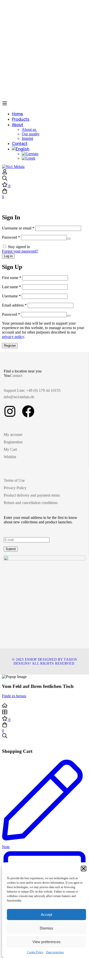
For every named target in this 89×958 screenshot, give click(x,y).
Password (11, 237)
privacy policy (13, 337)
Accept (46, 914)
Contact (16, 375)
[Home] (44, 706)
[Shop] (44, 712)
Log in (8, 256)
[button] (83, 868)
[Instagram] (10, 411)
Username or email (18, 228)
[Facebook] (28, 411)
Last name (11, 287)
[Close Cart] (3, 741)
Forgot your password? (20, 251)
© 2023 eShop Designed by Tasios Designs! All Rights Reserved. (44, 661)
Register (10, 345)
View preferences (46, 942)
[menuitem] (49, 149)
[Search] (44, 178)
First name (11, 278)
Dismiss (46, 928)
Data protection (55, 952)
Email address (14, 305)
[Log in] (4, 173)
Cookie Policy (35, 952)
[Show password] (69, 238)
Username (11, 296)
